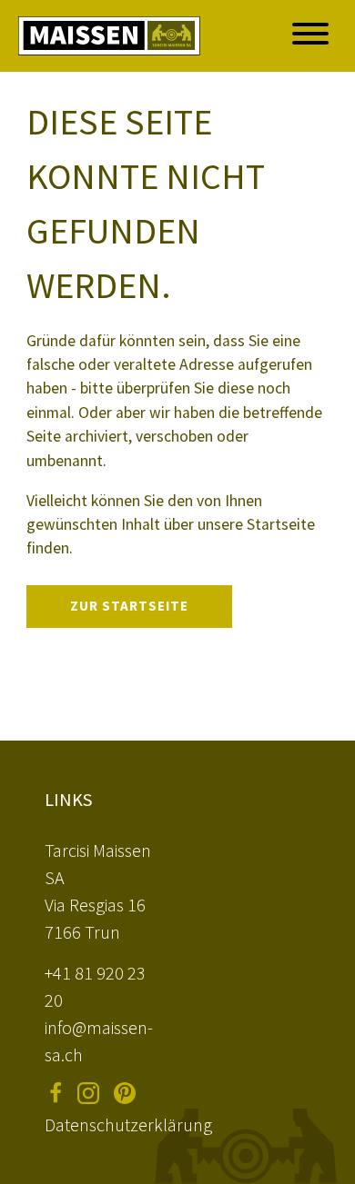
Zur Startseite (129, 605)
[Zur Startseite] (109, 35)
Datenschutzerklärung (128, 1124)
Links (68, 799)
